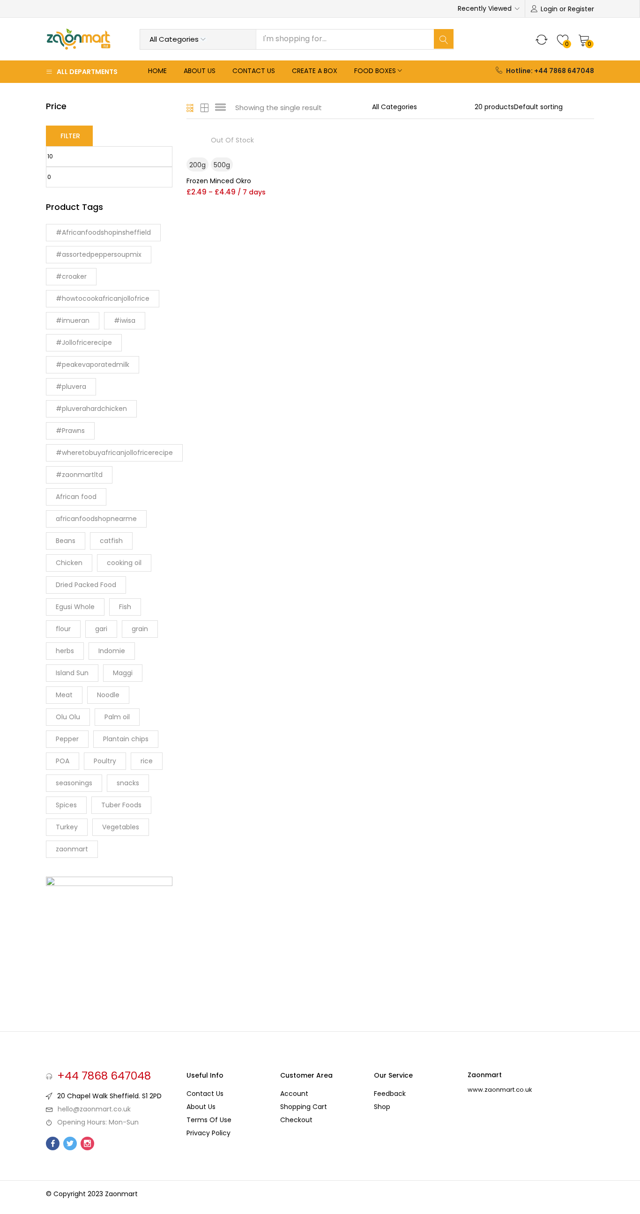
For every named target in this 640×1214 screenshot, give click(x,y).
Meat (64, 695)
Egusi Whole (75, 606)
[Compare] (270, 209)
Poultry (105, 761)
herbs (65, 650)
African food (76, 496)
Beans (65, 540)
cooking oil (124, 562)
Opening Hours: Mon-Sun (98, 1122)
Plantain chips (126, 739)
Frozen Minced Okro (218, 181)
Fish (125, 606)
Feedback (390, 1093)
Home (157, 70)
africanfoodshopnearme (96, 518)
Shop (382, 1106)
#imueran (72, 320)
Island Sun (72, 673)
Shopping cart (303, 1106)
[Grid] (190, 108)
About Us (200, 70)
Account (294, 1093)
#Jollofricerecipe (84, 342)
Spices (66, 805)
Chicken (69, 562)
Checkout (296, 1120)
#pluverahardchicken (91, 408)
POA (62, 761)
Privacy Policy (208, 1133)
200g (197, 165)
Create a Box (314, 70)
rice (147, 761)
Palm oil (117, 717)
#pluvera (71, 386)
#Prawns (70, 430)
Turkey (67, 827)
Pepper (67, 739)
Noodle (108, 695)
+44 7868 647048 (104, 1075)
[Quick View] (270, 224)
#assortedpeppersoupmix (98, 254)
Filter (70, 136)
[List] (220, 108)
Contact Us (253, 70)
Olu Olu (68, 717)
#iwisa (124, 320)
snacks (128, 783)
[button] (584, 39)
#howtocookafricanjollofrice (102, 298)
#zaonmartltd (79, 474)
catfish (111, 540)
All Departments (87, 71)
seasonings (74, 783)
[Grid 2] (204, 108)
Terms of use (208, 1120)
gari (101, 628)
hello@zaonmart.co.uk (94, 1109)
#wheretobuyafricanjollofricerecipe (114, 452)
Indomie (111, 650)
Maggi (123, 673)
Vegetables (120, 827)
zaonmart (72, 849)
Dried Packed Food (86, 584)
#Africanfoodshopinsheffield (103, 232)
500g (222, 165)
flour (63, 628)
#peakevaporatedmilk (92, 364)
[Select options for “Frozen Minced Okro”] (270, 145)
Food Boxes (375, 70)
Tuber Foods (121, 805)
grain (140, 628)
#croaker (71, 276)
